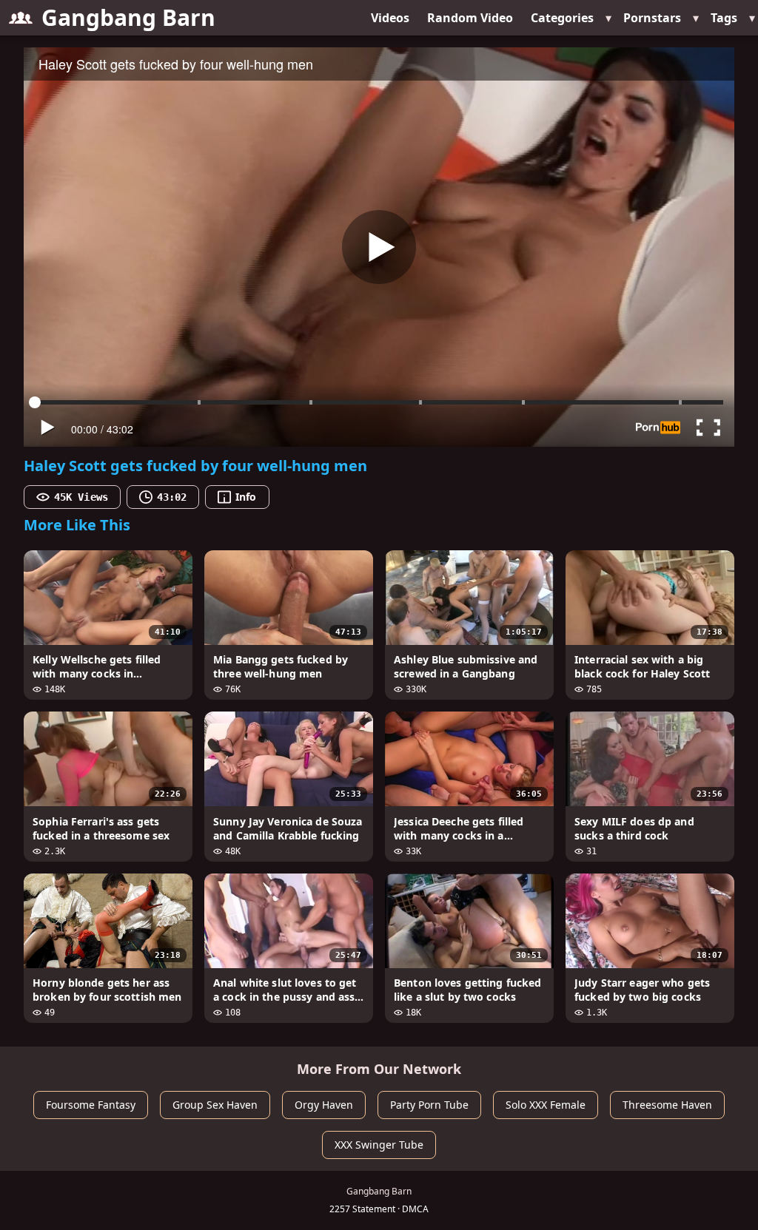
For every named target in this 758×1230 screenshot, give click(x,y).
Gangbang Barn (128, 17)
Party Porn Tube (429, 1105)
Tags (724, 18)
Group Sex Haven (215, 1105)
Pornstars (652, 18)
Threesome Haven (667, 1105)
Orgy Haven (324, 1105)
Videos (390, 18)
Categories (562, 18)
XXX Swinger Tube (379, 1145)
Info (245, 497)
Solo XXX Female (546, 1105)
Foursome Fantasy (90, 1105)
